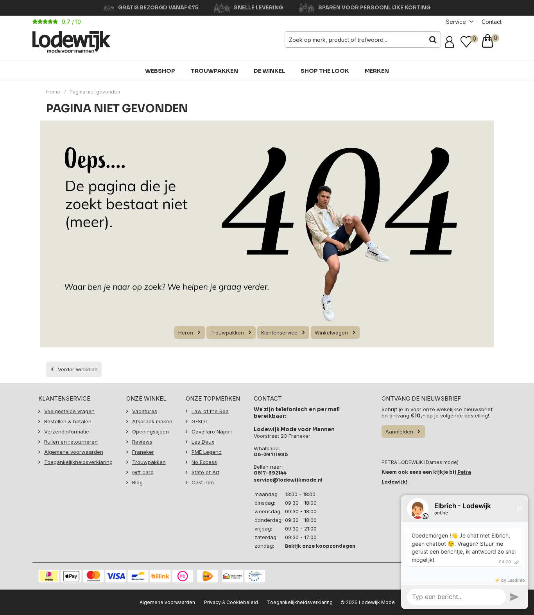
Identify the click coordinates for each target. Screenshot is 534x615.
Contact (492, 21)
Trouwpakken (214, 70)
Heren (185, 332)
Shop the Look (325, 70)
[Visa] (115, 576)
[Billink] (160, 576)
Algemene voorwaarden (73, 452)
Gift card (143, 472)
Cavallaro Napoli (212, 431)
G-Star (200, 421)
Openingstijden (150, 431)
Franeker (143, 452)
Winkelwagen (331, 332)
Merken (377, 70)
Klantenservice (279, 332)
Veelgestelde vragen (69, 411)
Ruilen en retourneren (71, 442)
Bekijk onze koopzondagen (320, 546)
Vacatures (144, 411)
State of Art (205, 472)
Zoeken (433, 39)
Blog (137, 482)
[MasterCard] (93, 576)
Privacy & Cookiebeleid (231, 602)
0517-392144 (270, 473)
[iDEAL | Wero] (48, 576)
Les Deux (203, 442)
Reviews (142, 442)
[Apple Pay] (71, 576)
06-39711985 (271, 454)
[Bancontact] (138, 576)
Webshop (160, 70)
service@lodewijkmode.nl (288, 480)
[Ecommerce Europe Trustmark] (254, 576)
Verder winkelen (78, 369)
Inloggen (451, 42)
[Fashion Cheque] (182, 576)
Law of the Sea (210, 411)
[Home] (71, 42)
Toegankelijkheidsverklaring (78, 462)
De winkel (269, 70)
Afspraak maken (152, 421)
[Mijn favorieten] (466, 42)
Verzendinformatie (66, 431)
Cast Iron (203, 482)
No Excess (204, 462)
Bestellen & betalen (67, 421)
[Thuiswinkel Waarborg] (232, 576)
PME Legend (207, 452)
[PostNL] (207, 576)
